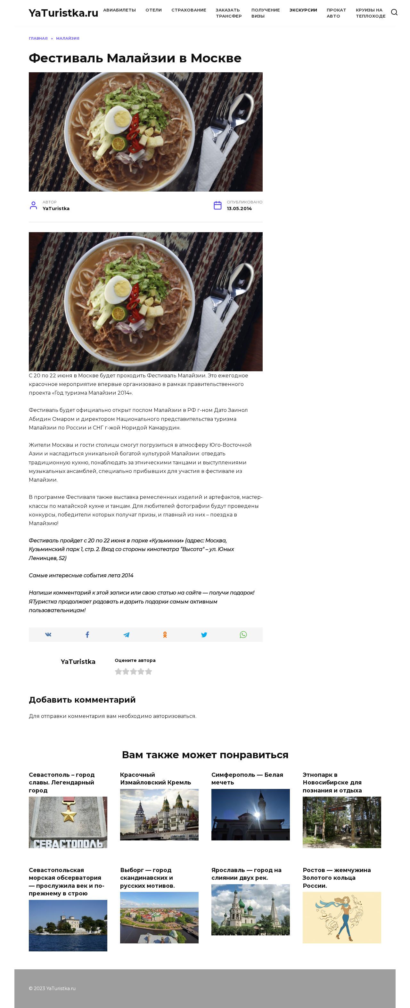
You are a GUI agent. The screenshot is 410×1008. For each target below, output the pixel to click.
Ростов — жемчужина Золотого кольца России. (337, 877)
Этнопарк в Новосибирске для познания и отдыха (332, 782)
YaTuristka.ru (63, 13)
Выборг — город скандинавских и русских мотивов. (147, 877)
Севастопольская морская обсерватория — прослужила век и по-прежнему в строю (66, 881)
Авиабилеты (119, 10)
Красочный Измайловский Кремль (155, 778)
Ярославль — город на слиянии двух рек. (246, 873)
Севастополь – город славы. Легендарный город (61, 782)
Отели (153, 10)
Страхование (188, 10)
